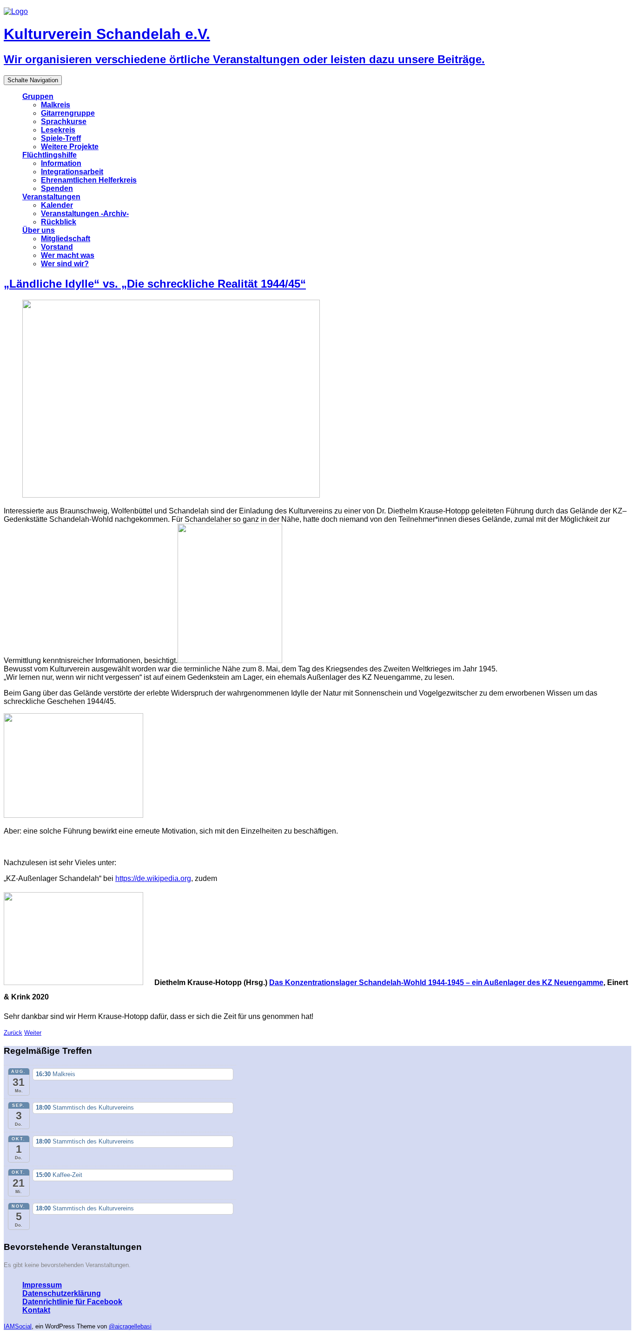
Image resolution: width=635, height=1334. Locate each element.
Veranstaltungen (51, 197)
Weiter (32, 1032)
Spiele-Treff (61, 138)
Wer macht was (67, 255)
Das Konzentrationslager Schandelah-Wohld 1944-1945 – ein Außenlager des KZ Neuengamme (436, 982)
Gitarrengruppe (68, 113)
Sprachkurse (63, 121)
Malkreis (55, 105)
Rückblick (58, 222)
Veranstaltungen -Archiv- (85, 213)
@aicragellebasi (130, 1326)
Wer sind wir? (65, 264)
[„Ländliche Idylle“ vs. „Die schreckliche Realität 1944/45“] (176, 495)
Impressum (42, 1285)
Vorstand (57, 247)
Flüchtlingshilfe (49, 155)
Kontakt (36, 1310)
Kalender (57, 205)
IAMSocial (18, 1326)
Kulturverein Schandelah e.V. (107, 34)
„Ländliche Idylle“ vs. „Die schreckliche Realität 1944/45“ (155, 283)
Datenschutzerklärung (61, 1293)
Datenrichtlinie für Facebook (72, 1302)
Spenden (57, 188)
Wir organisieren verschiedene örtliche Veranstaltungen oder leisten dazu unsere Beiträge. (244, 59)
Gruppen (37, 96)
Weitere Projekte (70, 147)
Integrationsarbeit (72, 172)
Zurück (13, 1032)
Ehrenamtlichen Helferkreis (89, 180)
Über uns (38, 230)
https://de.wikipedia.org (153, 878)
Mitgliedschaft (65, 239)
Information (61, 163)
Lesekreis (58, 130)
